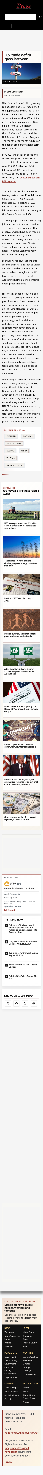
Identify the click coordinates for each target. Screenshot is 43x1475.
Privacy (26, 1402)
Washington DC (15, 465)
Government (10, 1356)
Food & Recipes (11, 1387)
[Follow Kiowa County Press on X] (8, 1004)
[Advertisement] (21, 1106)
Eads (25, 1346)
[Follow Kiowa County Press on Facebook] (16, 1004)
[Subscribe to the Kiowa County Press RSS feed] (25, 1004)
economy (11, 436)
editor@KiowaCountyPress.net (21, 1433)
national (28, 436)
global (10, 451)
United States (14, 443)
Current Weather (30, 1356)
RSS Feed (27, 1391)
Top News (9, 1332)
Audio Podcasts (11, 1395)
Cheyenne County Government (10, 1370)
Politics (7, 1342)
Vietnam (11, 458)
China (24, 451)
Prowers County (30, 1342)
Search (26, 1387)
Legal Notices (10, 1377)
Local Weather (29, 1374)
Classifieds (9, 1399)
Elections (8, 1346)
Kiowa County (29, 1332)
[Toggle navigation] (7, 26)
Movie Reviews (11, 1391)
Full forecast (9, 910)
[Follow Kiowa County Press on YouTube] (34, 1004)
